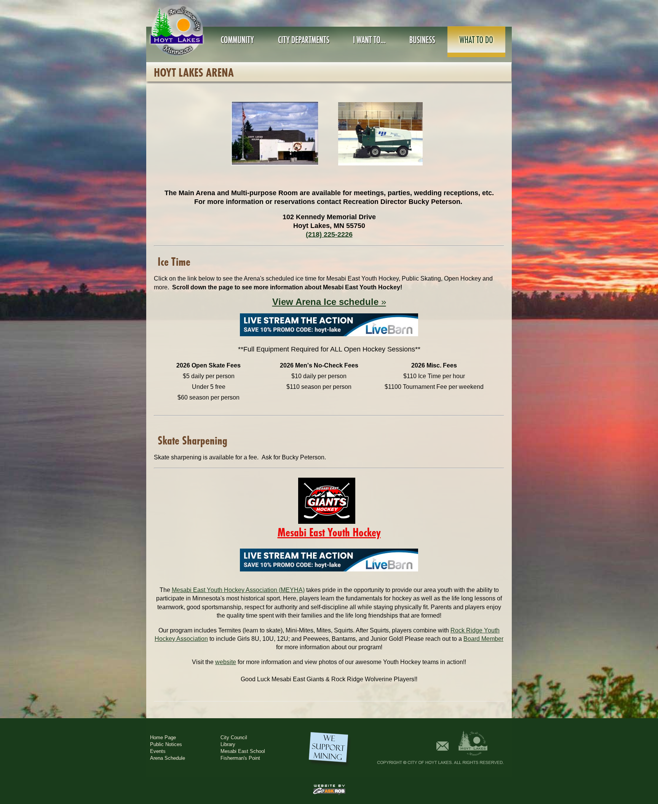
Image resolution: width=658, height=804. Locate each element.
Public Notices (166, 744)
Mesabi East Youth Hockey (329, 532)
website (225, 662)
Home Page (163, 737)
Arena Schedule (167, 758)
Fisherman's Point (240, 758)
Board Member (483, 638)
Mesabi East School (242, 751)
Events (158, 751)
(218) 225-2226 (329, 234)
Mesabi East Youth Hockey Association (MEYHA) (238, 590)
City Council (233, 737)
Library (227, 744)
